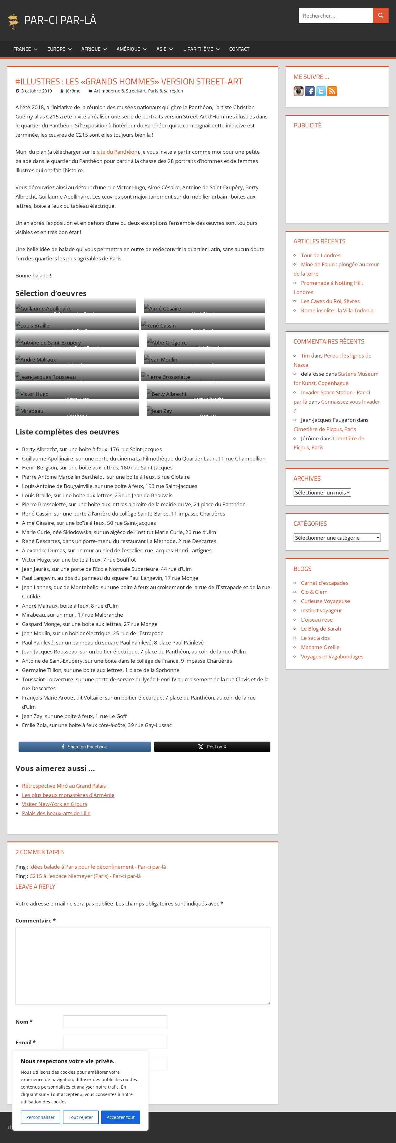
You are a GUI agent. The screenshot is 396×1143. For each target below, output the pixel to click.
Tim (305, 355)
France (22, 49)
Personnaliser (40, 1117)
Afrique (91, 49)
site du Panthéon (117, 151)
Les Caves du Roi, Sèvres (330, 301)
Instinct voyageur (321, 610)
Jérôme (73, 91)
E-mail (25, 1042)
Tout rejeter (81, 1117)
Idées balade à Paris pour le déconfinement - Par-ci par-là (97, 866)
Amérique (128, 49)
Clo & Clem (314, 591)
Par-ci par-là (60, 19)
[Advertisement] (337, 173)
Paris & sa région (165, 91)
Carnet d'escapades (324, 582)
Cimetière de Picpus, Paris (325, 429)
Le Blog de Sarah (321, 628)
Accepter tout (121, 1117)
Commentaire (35, 920)
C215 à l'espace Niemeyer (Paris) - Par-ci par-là (85, 876)
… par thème (198, 49)
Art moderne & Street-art (120, 91)
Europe (56, 49)
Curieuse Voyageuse (325, 601)
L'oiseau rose (317, 619)
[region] (80, 1091)
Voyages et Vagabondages (332, 656)
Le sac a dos (315, 637)
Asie (161, 49)
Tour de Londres (321, 255)
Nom (23, 1021)
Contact (239, 49)
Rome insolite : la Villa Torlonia (337, 310)
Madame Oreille (320, 647)
